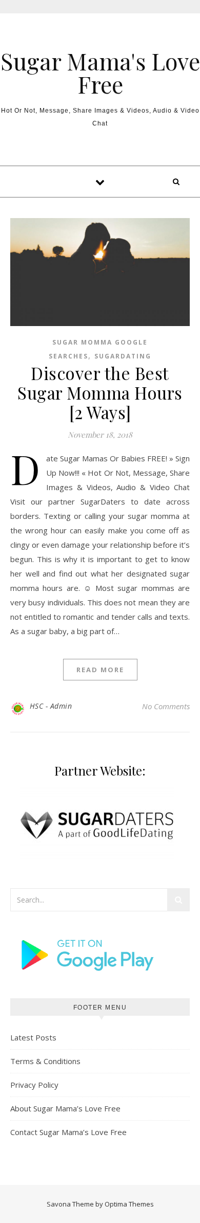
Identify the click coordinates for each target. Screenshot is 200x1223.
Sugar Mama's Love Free (100, 72)
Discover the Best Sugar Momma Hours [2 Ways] (100, 392)
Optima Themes (129, 1204)
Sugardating (122, 356)
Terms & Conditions (45, 1061)
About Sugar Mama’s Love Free (65, 1108)
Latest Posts (33, 1037)
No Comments (166, 706)
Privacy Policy (34, 1085)
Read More (100, 669)
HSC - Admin (51, 706)
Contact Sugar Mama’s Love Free (68, 1132)
